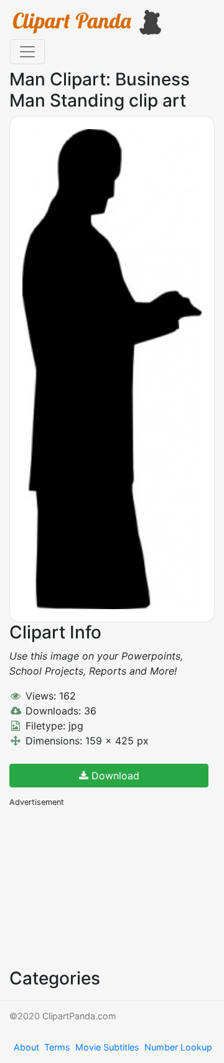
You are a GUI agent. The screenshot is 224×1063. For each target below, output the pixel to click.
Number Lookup (178, 1047)
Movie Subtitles (107, 1047)
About (26, 1047)
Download (113, 775)
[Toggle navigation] (27, 51)
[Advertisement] (102, 886)
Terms (57, 1047)
